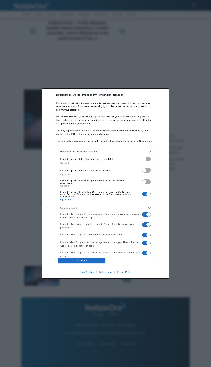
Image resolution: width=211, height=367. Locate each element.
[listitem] (105, 151)
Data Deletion (87, 272)
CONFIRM (82, 260)
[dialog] (105, 183)
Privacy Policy (124, 272)
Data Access (105, 272)
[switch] (146, 159)
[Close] (162, 95)
